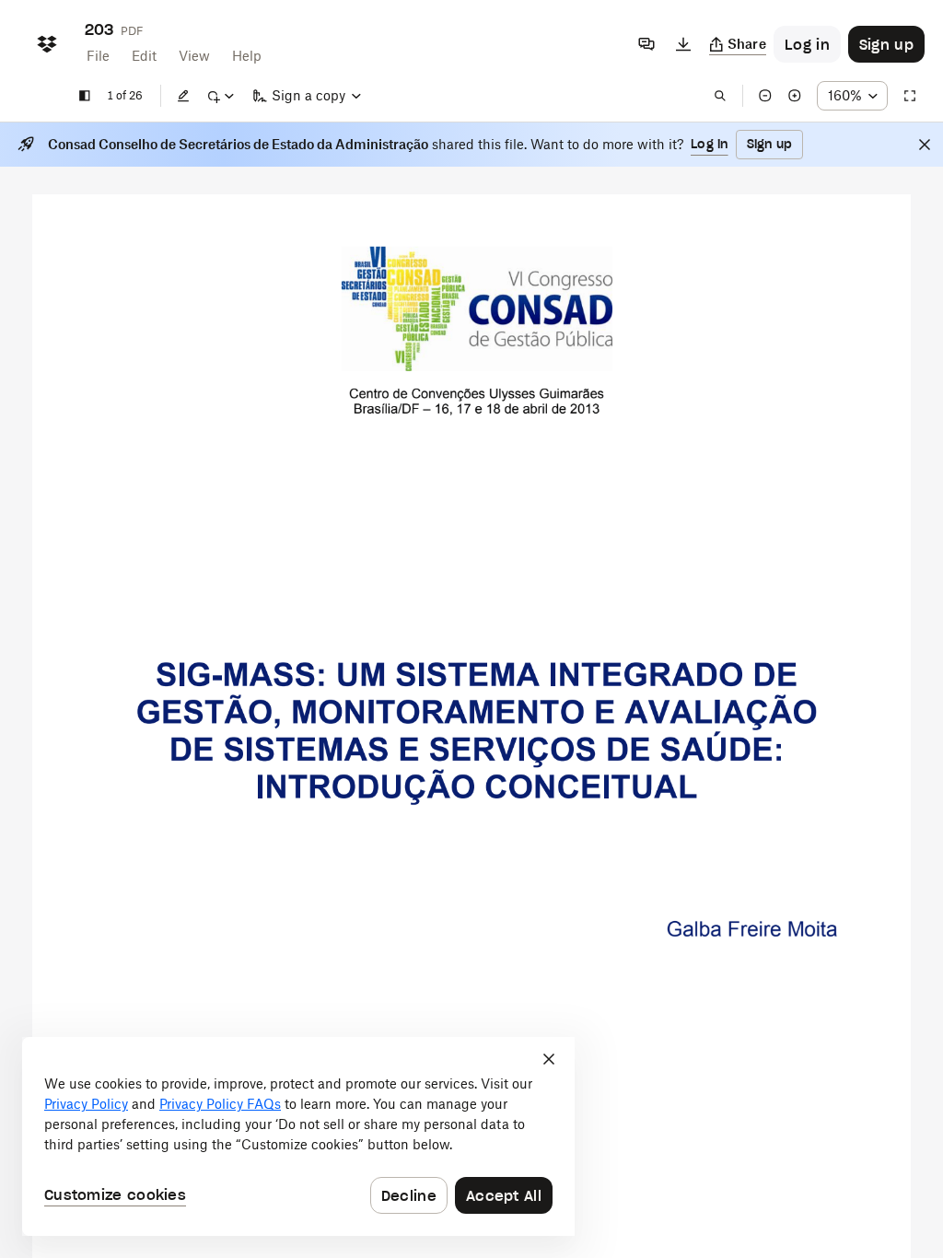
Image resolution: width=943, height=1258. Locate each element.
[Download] (683, 44)
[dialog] (298, 1136)
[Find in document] (720, 96)
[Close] (924, 144)
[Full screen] (910, 96)
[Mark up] (220, 96)
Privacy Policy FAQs (220, 1104)
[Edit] (183, 96)
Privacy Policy (86, 1104)
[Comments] (646, 44)
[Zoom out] (765, 96)
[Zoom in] (794, 96)
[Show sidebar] (84, 96)
